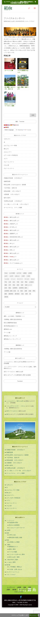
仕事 (10, 282)
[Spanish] (6, 127)
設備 (30, 291)
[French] (9, 125)
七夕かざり (7, 139)
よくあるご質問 (10, 562)
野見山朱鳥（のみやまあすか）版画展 (15, 184)
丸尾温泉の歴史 (13, 522)
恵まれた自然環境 (14, 525)
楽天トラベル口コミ (10, 371)
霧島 (6, 294)
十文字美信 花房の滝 (10, 188)
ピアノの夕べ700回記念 (11, 155)
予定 (6, 282)
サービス (27, 279)
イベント (13, 279)
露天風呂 (17, 294)
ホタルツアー (8, 152)
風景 (26, 294)
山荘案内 (31, 282)
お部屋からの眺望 (14, 542)
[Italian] (14, 125)
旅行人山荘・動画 (14, 557)
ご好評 (23, 276)
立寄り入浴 (12, 535)
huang (11, 256)
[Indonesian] (13, 125)
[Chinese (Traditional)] (6, 125)
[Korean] (18, 125)
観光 (22, 291)
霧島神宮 (11, 294)
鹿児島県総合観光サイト (11, 326)
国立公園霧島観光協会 (10, 322)
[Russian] (4, 127)
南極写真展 (7, 181)
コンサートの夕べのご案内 (17, 554)
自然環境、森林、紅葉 (10, 291)
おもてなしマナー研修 (10, 145)
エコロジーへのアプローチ (17, 527)
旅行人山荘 (11, 21)
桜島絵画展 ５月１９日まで (12, 191)
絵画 (6, 288)
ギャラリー (20, 279)
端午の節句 (7, 198)
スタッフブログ (29, 21)
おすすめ (19, 273)
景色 (14, 285)
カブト (6, 158)
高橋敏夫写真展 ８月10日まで (13, 178)
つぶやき (7, 279)
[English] (8, 125)
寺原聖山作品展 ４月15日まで (14, 201)
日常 (10, 285)
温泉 (22, 285)
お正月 (11, 276)
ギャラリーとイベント (12, 572)
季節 (26, 282)
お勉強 (24, 273)
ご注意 (28, 276)
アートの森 (7, 332)
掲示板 (6, 217)
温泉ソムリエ (28, 285)
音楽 (22, 294)
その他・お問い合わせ (15, 569)
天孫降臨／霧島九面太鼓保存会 (13, 319)
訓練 (26, 291)
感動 (6, 285)
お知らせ (17, 276)
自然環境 (15, 288)
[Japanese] (16, 125)
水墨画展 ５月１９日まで (11, 194)
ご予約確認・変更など (15, 567)
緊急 (10, 288)
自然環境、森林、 (23, 288)
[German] (11, 125)
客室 (7, 540)
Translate (29, 129)
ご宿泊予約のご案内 (12, 559)
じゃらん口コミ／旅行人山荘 (12, 361)
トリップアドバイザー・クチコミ (13, 366)
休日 (14, 282)
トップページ (10, 520)
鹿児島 (6, 296)
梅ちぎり (6, 148)
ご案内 (8, 544)
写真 (18, 282)
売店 (22, 282)
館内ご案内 (12, 549)
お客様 (30, 273)
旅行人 (6, 375)
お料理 (8, 530)
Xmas (6, 273)
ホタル (32, 279)
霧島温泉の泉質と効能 (15, 537)
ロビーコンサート (9, 162)
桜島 (18, 285)
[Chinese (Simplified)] (4, 125)
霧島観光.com (8, 329)
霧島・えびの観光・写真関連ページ (14, 316)
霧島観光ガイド (13, 546)
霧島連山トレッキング (10, 336)
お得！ (6, 276)
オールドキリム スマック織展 (13, 207)
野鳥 (34, 291)
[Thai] (8, 127)
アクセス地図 (13, 552)
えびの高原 (12, 273)
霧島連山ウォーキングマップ (12, 339)
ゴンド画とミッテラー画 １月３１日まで (16, 204)
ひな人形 (6, 165)
